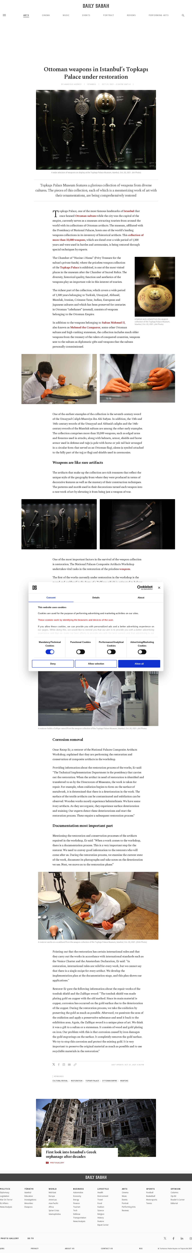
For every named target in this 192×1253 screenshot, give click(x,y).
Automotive (78, 1192)
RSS (140, 1248)
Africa (51, 1207)
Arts (26, 15)
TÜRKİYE (29, 1189)
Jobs (2, 1248)
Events (86, 15)
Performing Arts (159, 15)
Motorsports (151, 1199)
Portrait (108, 15)
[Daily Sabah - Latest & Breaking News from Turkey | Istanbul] (96, 6)
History (101, 1217)
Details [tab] (96, 597)
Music (66, 15)
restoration (76, 1081)
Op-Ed (173, 1196)
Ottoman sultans (85, 216)
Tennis (149, 1203)
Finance (76, 1203)
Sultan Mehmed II (113, 323)
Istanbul (128, 211)
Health (100, 1192)
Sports (150, 1189)
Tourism (76, 1207)
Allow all (139, 664)
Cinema (46, 15)
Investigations (30, 1199)
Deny (53, 664)
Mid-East (52, 1192)
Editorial (174, 1203)
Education (28, 1196)
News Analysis (6, 1207)
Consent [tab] (51, 597)
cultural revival (60, 1081)
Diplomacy (4, 1192)
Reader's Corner (178, 1199)
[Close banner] (159, 588)
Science (101, 1210)
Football (149, 1192)
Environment (103, 1196)
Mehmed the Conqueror (85, 327)
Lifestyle (103, 1189)
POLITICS (5, 1189)
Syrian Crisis (54, 1210)
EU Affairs (4, 1203)
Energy (76, 1199)
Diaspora (28, 1207)
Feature (101, 1221)
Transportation (79, 1217)
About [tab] (141, 597)
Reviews (131, 15)
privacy (35, 1248)
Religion (101, 1214)
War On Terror (6, 1199)
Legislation (4, 1196)
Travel (100, 1199)
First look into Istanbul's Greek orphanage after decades (71, 1154)
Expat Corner (103, 1225)
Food (100, 1203)
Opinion (176, 1189)
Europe (52, 1196)
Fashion (101, 1207)
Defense (76, 1214)
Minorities (28, 1203)
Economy (77, 1196)
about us (69, 1248)
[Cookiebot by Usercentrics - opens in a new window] (139, 587)
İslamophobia (55, 1214)
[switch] (80, 651)
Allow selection (96, 664)
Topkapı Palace (69, 267)
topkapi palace (92, 1081)
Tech (75, 1210)
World (53, 1189)
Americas (53, 1199)
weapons (124, 569)
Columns (174, 1192)
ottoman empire (109, 1081)
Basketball (150, 1196)
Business (78, 1189)
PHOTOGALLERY (57, 1163)
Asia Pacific (53, 1203)
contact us (107, 1248)
